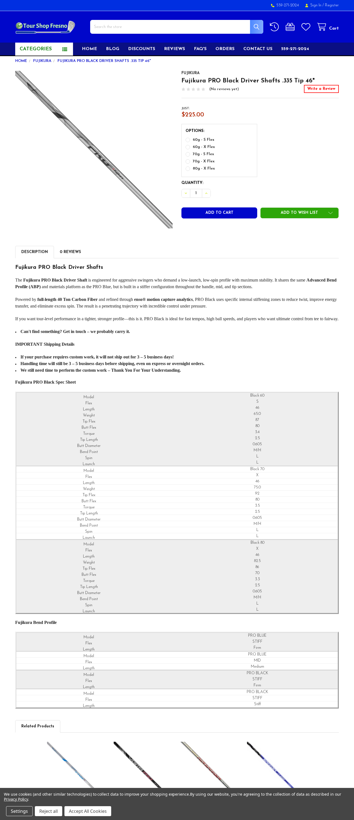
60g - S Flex (203, 140)
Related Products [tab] (37, 726)
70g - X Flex (204, 161)
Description (34, 252)
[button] (299, 212)
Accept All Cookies (88, 811)
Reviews (174, 49)
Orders (225, 49)
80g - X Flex (204, 168)
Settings (19, 811)
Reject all (48, 811)
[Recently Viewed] (275, 27)
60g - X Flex (204, 147)
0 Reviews (70, 252)
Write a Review (321, 89)
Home (89, 49)
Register (332, 5)
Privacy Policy (16, 799)
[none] (94, 149)
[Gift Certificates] (291, 27)
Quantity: (192, 183)
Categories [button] (36, 49)
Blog (112, 49)
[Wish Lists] (307, 27)
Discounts (141, 49)
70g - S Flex (203, 154)
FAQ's (200, 49)
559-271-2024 (295, 49)
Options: (195, 131)
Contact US (257, 49)
